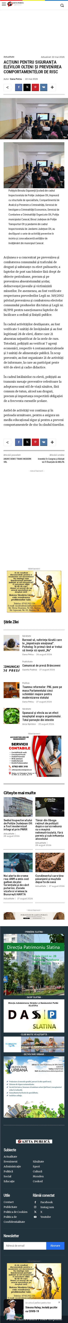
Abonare (55, 1245)
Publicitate (27, 662)
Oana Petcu (16, 79)
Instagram (47, 1207)
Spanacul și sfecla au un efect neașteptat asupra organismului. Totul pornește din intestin (41, 716)
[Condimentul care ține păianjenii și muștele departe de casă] (49, 862)
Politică (25, 683)
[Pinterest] (35, 87)
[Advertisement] (34, 32)
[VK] (43, 87)
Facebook (46, 1202)
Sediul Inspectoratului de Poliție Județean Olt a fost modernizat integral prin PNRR (18, 825)
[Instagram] (35, 1207)
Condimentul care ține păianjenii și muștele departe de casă (49, 879)
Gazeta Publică (29, 670)
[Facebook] (18, 87)
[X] (27, 87)
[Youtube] (35, 1217)
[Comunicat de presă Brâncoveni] (11, 669)
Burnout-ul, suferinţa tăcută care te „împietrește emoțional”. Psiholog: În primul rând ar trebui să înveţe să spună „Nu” (42, 645)
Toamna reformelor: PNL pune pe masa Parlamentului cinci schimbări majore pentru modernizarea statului (42, 692)
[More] (52, 87)
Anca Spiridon (29, 724)
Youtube (45, 1217)
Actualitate (9, 57)
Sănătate (26, 636)
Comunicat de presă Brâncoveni (41, 665)
